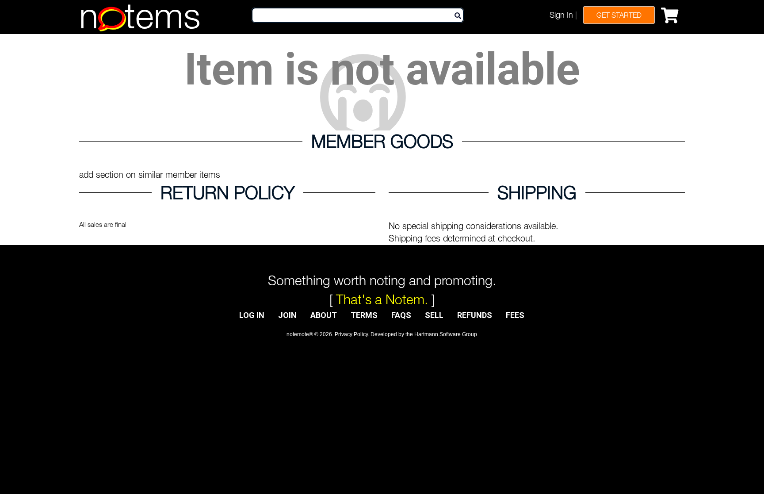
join (287, 315)
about (323, 315)
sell (434, 315)
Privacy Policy (351, 334)
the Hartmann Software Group (441, 334)
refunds (474, 315)
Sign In (561, 14)
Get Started (619, 15)
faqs (401, 315)
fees (515, 315)
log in (251, 315)
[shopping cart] (672, 14)
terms (364, 315)
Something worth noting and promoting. (382, 280)
